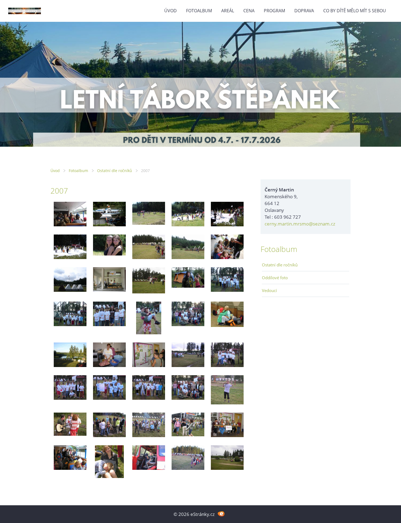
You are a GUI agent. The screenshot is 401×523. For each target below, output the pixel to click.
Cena (249, 11)
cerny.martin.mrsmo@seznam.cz (300, 224)
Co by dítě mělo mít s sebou (354, 11)
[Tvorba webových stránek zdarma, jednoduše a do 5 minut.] (221, 513)
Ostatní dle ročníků (114, 170)
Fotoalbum (199, 11)
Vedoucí (269, 290)
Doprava (304, 11)
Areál (227, 11)
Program (274, 11)
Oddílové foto (275, 277)
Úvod (170, 11)
